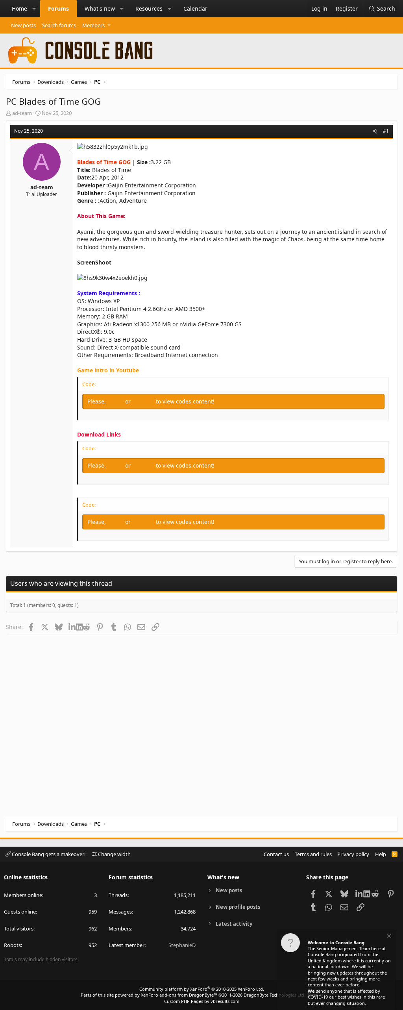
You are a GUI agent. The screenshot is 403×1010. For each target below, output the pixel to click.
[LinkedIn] (72, 626)
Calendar (195, 8)
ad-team (22, 113)
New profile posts (238, 906)
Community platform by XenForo (201, 989)
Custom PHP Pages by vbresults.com (201, 1001)
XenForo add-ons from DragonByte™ (179, 995)
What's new (100, 8)
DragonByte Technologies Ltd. (274, 995)
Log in (116, 401)
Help (380, 854)
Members (93, 25)
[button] (34, 8)
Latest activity (234, 923)
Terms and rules (313, 854)
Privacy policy (353, 854)
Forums (58, 8)
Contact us (276, 854)
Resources (149, 8)
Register (144, 401)
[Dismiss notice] (388, 937)
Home (19, 8)
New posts (23, 25)
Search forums (59, 25)
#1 (386, 131)
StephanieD (182, 945)
